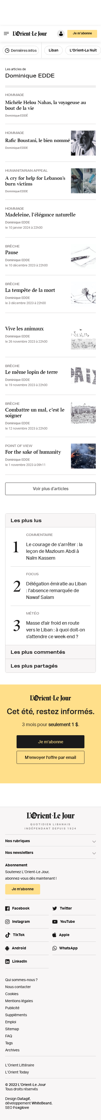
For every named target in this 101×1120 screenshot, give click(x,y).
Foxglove (21, 1107)
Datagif (23, 1098)
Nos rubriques (17, 841)
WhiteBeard (42, 1103)
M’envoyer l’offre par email (50, 757)
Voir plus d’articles (50, 488)
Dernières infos (23, 50)
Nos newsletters (19, 852)
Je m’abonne (50, 741)
